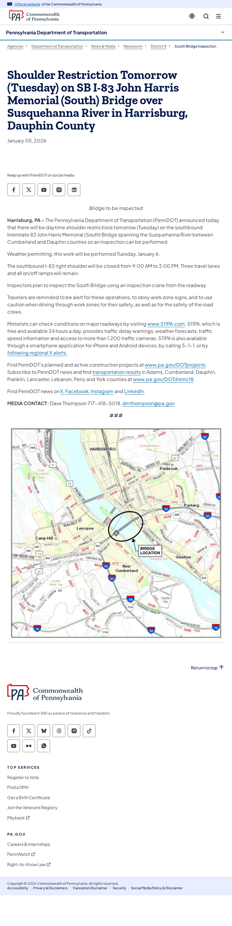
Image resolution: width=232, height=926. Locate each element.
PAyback (16, 817)
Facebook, (77, 391)
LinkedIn (134, 391)
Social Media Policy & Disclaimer (157, 888)
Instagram (102, 391)
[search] (206, 16)
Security (119, 888)
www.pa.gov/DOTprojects (175, 364)
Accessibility (17, 888)
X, (62, 391)
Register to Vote (23, 777)
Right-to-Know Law (26, 864)
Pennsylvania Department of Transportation (56, 32)
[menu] (218, 16)
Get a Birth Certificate (28, 797)
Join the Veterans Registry (32, 807)
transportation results (116, 372)
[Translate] (192, 16)
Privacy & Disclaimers (50, 888)
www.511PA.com (166, 324)
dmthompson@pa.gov (148, 403)
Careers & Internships (28, 844)
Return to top (204, 667)
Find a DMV (18, 787)
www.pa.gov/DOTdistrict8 (163, 379)
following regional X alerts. (37, 352)
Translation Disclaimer (90, 888)
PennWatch (18, 854)
